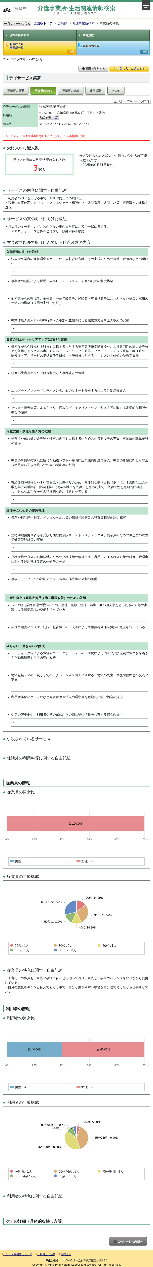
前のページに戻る (18, 23)
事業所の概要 (15, 90)
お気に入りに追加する (130, 68)
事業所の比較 (115, 48)
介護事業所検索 (83, 23)
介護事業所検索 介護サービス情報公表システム (76, 10)
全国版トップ (43, 23)
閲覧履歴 (88, 35)
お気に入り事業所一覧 (42, 48)
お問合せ (66, 1254)
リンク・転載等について (17, 1254)
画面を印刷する (95, 68)
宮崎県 (62, 23)
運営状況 (95, 90)
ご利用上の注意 (46, 1254)
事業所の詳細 (70, 90)
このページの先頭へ (130, 1241)
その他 (116, 90)
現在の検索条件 (19, 35)
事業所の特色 (43, 90)
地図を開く (47, 117)
